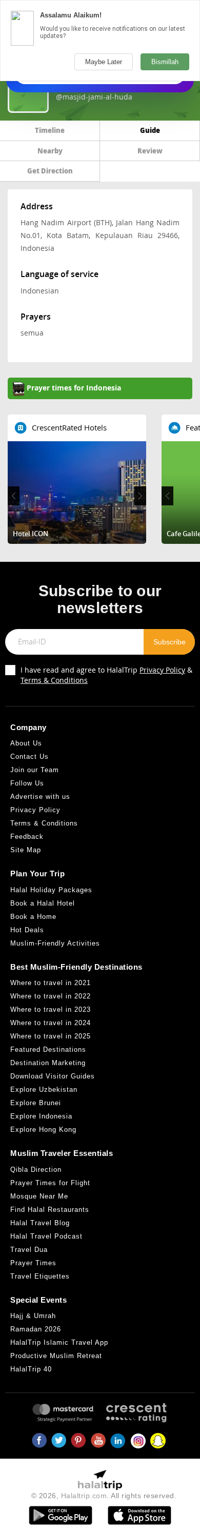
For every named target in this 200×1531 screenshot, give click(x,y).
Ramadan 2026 (35, 1329)
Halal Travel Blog (40, 1223)
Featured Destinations (48, 1049)
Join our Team (34, 770)
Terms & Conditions (54, 680)
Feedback (27, 836)
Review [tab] (150, 150)
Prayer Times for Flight (50, 1183)
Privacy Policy (162, 670)
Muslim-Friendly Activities (55, 943)
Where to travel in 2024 (50, 1023)
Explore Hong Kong (43, 1129)
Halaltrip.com (84, 1495)
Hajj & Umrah (33, 1316)
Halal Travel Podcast (46, 1236)
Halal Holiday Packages (51, 890)
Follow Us (27, 783)
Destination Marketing (48, 1063)
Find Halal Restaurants (49, 1209)
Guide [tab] (150, 130)
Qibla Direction (36, 1169)
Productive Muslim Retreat (56, 1356)
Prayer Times (33, 1263)
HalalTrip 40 (31, 1369)
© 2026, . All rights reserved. (104, 1495)
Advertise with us (40, 796)
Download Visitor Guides (52, 1076)
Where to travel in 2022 (50, 996)
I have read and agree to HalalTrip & (106, 675)
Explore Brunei (35, 1103)
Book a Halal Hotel (42, 903)
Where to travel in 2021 (50, 983)
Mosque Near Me (39, 1196)
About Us (26, 743)
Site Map (25, 850)
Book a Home (33, 916)
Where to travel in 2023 (50, 1009)
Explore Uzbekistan (43, 1089)
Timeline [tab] (50, 130)
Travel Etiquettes (40, 1276)
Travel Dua (29, 1249)
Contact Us (29, 756)
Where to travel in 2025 (50, 1036)
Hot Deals (27, 930)
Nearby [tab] (50, 150)
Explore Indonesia (41, 1116)
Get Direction (50, 170)
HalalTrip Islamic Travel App (59, 1342)
